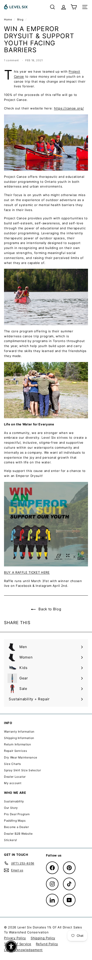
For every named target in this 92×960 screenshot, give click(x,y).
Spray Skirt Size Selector (22, 770)
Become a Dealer (16, 827)
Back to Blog (49, 609)
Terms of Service (17, 944)
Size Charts (12, 764)
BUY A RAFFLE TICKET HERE (27, 572)
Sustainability (14, 801)
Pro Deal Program (16, 814)
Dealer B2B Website (18, 833)
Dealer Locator (15, 776)
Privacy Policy (15, 938)
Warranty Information (19, 731)
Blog (20, 19)
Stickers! (10, 840)
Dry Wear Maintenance (20, 757)
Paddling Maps (14, 820)
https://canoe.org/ (69, 108)
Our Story (11, 807)
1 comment (12, 60)
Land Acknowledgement (23, 950)
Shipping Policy (43, 938)
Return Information (17, 744)
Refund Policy (47, 944)
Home (8, 19)
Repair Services (15, 751)
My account (12, 783)
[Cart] (73, 7)
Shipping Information (19, 738)
